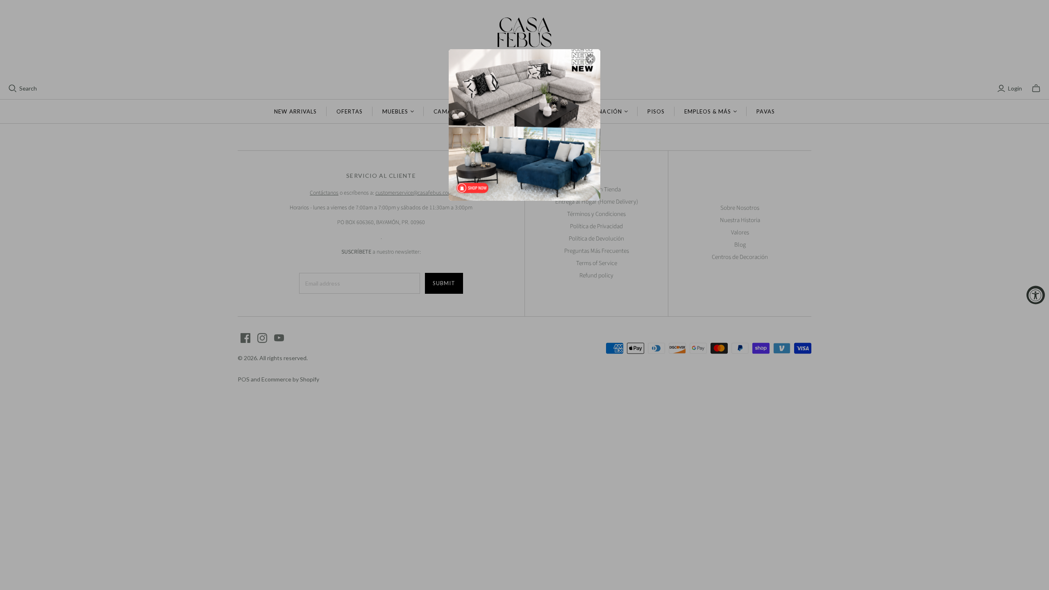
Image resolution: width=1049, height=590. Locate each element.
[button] (590, 59)
